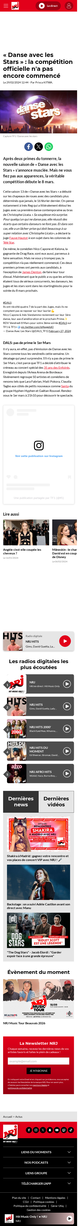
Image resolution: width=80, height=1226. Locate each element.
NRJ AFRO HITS (41, 772)
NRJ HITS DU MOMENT (39, 749)
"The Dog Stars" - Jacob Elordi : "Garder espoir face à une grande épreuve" (34, 954)
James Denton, (32, 272)
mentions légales (40, 1085)
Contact (35, 1197)
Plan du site (19, 1197)
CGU (26, 1201)
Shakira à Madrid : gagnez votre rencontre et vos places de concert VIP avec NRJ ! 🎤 (38, 857)
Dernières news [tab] (21, 802)
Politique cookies (43, 1201)
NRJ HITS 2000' (40, 727)
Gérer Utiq (57, 1205)
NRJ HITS (32, 641)
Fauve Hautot (18, 238)
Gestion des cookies (38, 1210)
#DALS (7, 302)
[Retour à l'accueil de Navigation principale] (15, 6)
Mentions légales (55, 1197)
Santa (65, 386)
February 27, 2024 (60, 331)
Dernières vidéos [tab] (56, 802)
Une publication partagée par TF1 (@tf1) (39, 497)
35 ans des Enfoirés (57, 367)
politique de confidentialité (20, 1088)
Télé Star (8, 242)
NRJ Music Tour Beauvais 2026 (24, 1023)
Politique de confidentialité (30, 1205)
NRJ (32, 682)
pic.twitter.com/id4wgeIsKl (37, 327)
